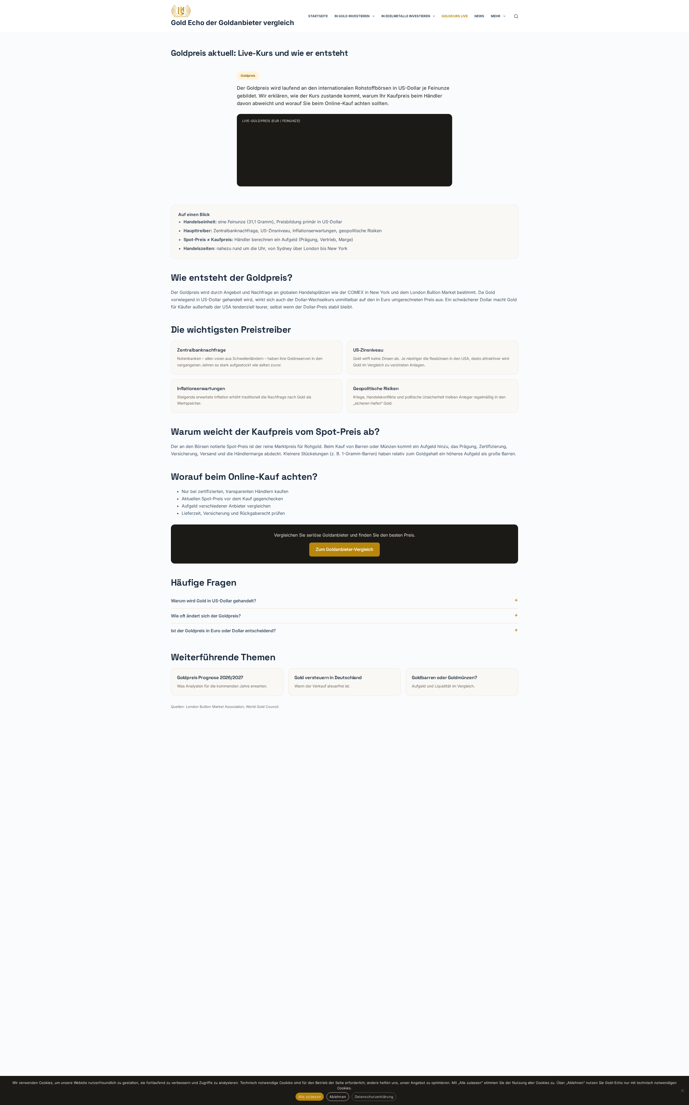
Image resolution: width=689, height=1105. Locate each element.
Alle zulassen (309, 1096)
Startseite (318, 16)
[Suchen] (516, 16)
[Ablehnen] (682, 1090)
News (479, 16)
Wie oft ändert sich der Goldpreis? (206, 615)
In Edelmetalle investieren (405, 16)
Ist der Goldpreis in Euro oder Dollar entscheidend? (223, 630)
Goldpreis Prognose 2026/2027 (210, 677)
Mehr (495, 16)
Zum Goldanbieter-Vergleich (344, 549)
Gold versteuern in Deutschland (328, 677)
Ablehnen (337, 1096)
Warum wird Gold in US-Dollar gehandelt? (213, 600)
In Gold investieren (352, 16)
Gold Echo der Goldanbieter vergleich (232, 23)
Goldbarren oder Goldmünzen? (444, 677)
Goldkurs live (455, 16)
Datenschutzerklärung (374, 1096)
